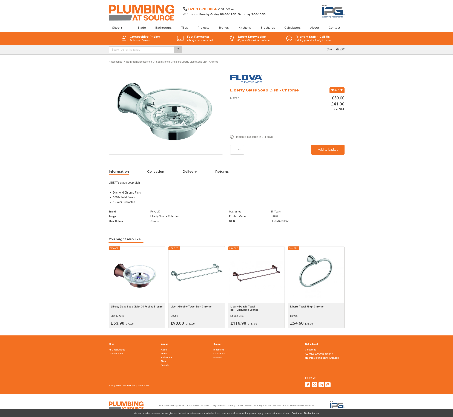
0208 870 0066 (202, 9)
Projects (203, 27)
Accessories (115, 61)
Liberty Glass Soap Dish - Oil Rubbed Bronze (136, 306)
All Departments (117, 349)
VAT (342, 49)
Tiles (184, 27)
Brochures (267, 27)
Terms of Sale (116, 353)
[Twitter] (314, 385)
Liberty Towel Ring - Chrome (306, 306)
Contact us (310, 349)
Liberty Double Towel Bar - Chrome (191, 306)
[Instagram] (328, 385)
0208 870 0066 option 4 (320, 353)
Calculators (292, 27)
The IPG (206, 405)
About (314, 27)
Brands (224, 27)
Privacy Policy (115, 385)
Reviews (217, 357)
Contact (334, 27)
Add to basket (328, 149)
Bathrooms (163, 27)
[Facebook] (307, 385)
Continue (297, 413)
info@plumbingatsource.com (323, 357)
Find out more (311, 413)
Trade (141, 27)
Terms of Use (129, 385)
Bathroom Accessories (139, 61)
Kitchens (244, 27)
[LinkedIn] (321, 385)
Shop (117, 27)
